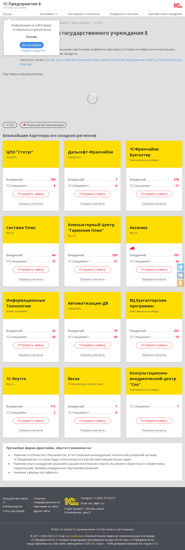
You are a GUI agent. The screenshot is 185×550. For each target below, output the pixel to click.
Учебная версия (12, 506)
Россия (49, 60)
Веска (73, 378)
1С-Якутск (16, 378)
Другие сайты (42, 511)
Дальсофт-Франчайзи (90, 152)
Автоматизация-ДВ (88, 303)
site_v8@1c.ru (96, 503)
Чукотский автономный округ (77, 60)
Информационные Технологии (25, 303)
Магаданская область (141, 60)
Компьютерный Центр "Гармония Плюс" (91, 227)
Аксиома (138, 227)
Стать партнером (13, 511)
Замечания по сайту (46, 506)
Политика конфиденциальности (47, 500)
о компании (75, 536)
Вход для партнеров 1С (15, 500)
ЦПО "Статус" (19, 152)
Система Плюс (21, 227)
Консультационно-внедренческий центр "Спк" (153, 378)
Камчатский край (112, 60)
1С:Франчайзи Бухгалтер (144, 152)
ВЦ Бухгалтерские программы (148, 303)
